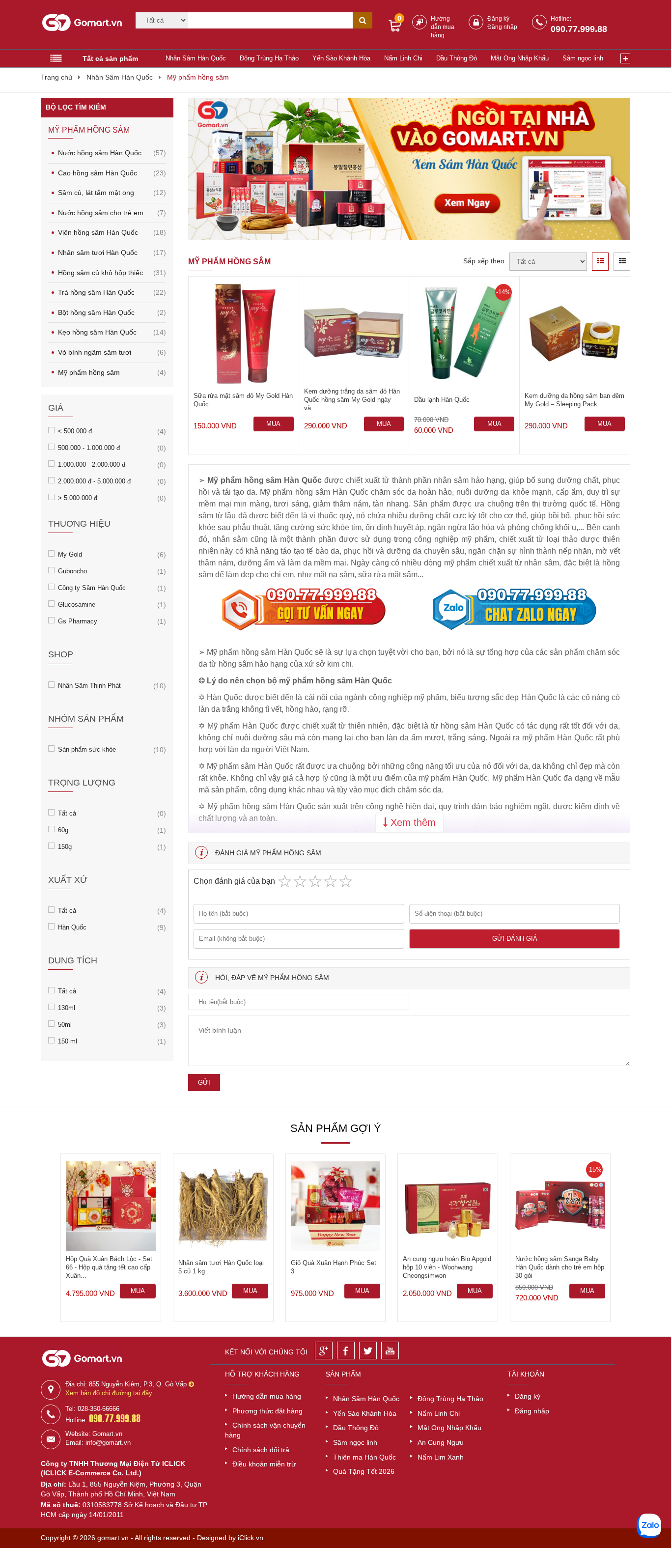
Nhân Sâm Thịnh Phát (89, 685)
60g (63, 829)
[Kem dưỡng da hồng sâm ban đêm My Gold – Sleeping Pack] (575, 334)
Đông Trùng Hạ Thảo (269, 58)
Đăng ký (498, 18)
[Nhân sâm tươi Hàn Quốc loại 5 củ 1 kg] (223, 1206)
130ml (66, 1007)
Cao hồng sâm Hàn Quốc (112, 173)
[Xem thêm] (625, 58)
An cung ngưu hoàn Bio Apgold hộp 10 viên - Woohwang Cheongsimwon (447, 1267)
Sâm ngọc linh (582, 58)
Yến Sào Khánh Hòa (341, 58)
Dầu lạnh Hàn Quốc (442, 399)
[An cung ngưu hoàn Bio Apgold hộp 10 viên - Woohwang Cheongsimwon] (448, 1206)
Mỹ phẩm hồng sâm (198, 77)
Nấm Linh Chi (403, 58)
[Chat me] (649, 1526)
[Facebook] (346, 1350)
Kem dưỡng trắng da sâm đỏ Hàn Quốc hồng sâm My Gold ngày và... (352, 400)
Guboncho (72, 570)
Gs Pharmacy (77, 621)
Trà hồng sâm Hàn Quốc (112, 292)
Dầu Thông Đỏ (456, 58)
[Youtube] (390, 1350)
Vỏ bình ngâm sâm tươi (112, 352)
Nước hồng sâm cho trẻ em (112, 213)
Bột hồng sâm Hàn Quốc (112, 312)
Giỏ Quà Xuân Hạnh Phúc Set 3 (333, 1267)
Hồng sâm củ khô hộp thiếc (112, 273)
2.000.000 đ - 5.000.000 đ (94, 481)
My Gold (70, 554)
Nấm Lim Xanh (441, 1457)
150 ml (67, 1041)
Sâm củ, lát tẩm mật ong (112, 193)
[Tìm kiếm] (362, 20)
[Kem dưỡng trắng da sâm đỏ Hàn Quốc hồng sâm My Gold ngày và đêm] (354, 334)
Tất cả (67, 813)
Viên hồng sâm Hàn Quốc (112, 232)
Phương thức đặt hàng (267, 1411)
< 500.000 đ (75, 430)
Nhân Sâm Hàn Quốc (196, 58)
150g (65, 846)
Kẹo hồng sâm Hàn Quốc (112, 332)
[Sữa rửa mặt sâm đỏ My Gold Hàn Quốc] (244, 334)
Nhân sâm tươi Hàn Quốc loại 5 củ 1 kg (221, 1267)
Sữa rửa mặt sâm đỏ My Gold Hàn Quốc (243, 400)
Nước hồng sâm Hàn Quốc (112, 153)
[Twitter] (368, 1350)
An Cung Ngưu (441, 1442)
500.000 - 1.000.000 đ (89, 447)
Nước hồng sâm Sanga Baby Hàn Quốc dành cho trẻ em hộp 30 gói (559, 1267)
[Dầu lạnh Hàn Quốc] (464, 334)
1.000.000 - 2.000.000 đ (91, 464)
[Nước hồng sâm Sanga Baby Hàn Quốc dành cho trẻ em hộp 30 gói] (560, 1206)
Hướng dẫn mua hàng (442, 27)
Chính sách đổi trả (260, 1450)
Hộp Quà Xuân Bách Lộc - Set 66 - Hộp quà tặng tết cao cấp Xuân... (109, 1267)
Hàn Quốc (72, 927)
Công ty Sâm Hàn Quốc (92, 587)
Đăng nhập (502, 27)
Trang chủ (56, 77)
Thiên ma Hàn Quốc (364, 1457)
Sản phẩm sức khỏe (87, 749)
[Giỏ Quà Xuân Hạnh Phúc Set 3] (336, 1206)
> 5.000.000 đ (77, 497)
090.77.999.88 (579, 29)
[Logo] (82, 25)
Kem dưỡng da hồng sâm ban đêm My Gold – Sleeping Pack (574, 400)
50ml (65, 1024)
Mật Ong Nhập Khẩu (520, 58)
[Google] (324, 1350)
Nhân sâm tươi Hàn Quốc (112, 252)
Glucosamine (76, 604)
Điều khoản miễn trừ (264, 1464)
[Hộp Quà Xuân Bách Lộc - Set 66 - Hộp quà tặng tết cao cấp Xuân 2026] (111, 1206)
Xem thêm (412, 822)
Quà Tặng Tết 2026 (363, 1471)
